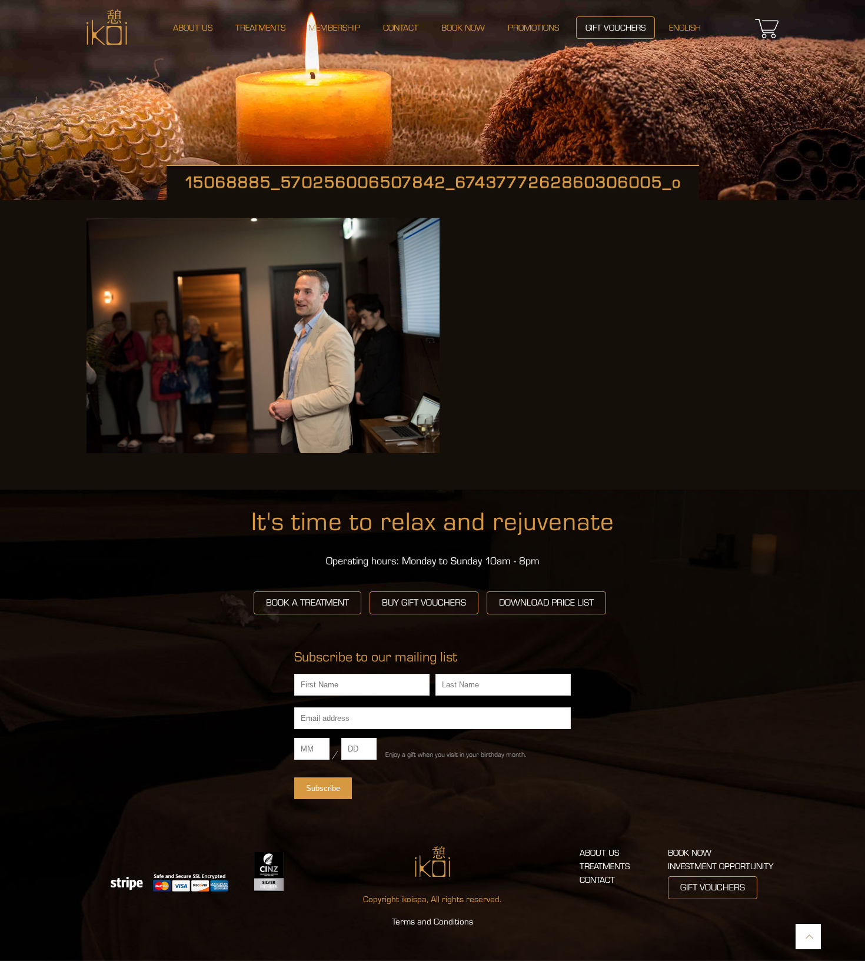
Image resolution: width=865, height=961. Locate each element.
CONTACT (597, 880)
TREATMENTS (605, 867)
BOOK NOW (689, 853)
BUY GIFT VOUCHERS (424, 602)
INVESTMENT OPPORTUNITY (720, 867)
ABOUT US (599, 853)
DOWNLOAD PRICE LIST (546, 602)
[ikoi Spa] (106, 26)
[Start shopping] (766, 38)
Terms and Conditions (432, 922)
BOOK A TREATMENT (307, 602)
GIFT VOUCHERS (712, 887)
